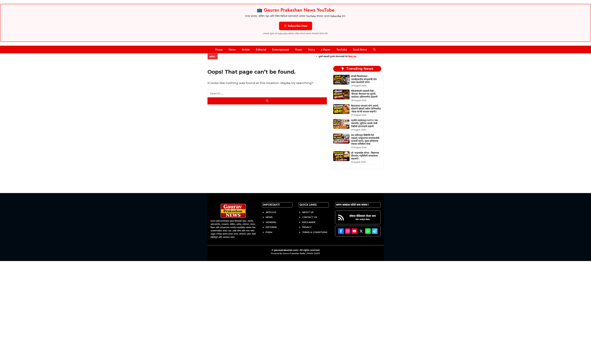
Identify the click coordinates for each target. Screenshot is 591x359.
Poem (298, 49)
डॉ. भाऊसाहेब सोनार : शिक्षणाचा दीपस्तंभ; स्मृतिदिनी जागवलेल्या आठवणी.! (365, 155)
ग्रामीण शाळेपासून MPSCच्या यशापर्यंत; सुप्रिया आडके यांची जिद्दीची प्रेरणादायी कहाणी (364, 123)
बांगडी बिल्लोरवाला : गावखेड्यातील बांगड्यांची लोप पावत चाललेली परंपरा (364, 79)
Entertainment (280, 49)
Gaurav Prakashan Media (294, 253)
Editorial (261, 49)
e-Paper (325, 49)
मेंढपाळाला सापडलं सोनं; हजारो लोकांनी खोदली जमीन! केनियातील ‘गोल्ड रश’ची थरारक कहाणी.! (366, 108)
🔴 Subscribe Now (296, 26)
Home (219, 49)
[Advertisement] (23, 311)
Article (246, 49)
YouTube (342, 49)
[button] (374, 49)
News (232, 49)
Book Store (360, 49)
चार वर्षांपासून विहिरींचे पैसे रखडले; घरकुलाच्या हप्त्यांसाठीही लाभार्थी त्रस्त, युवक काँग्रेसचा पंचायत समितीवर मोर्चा (365, 140)
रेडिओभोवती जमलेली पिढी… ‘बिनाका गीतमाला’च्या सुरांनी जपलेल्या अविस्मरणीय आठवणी (364, 94)
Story (311, 49)
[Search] (267, 100)
